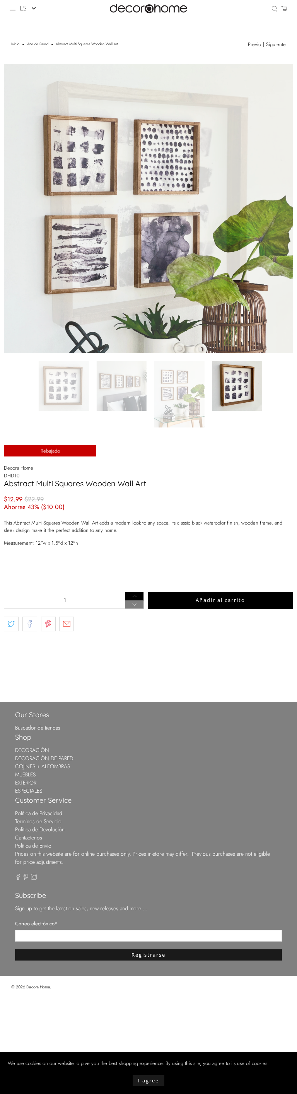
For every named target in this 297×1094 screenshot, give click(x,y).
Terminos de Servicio (38, 821)
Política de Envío (33, 846)
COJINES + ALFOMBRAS (42, 766)
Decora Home (18, 468)
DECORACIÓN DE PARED (44, 758)
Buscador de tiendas (37, 728)
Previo (254, 44)
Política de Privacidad (38, 813)
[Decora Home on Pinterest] (26, 878)
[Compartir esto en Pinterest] (48, 624)
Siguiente (276, 44)
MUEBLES (25, 774)
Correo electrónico (36, 923)
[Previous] (16, 208)
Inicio (15, 44)
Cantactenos (28, 837)
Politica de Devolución (40, 829)
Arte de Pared (37, 44)
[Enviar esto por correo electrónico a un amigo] (66, 624)
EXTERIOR (25, 782)
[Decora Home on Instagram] (34, 878)
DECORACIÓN (32, 750)
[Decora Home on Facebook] (18, 878)
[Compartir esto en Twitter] (11, 624)
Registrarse (148, 954)
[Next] (280, 208)
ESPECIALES (28, 791)
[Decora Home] (148, 9)
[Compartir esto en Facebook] (29, 624)
